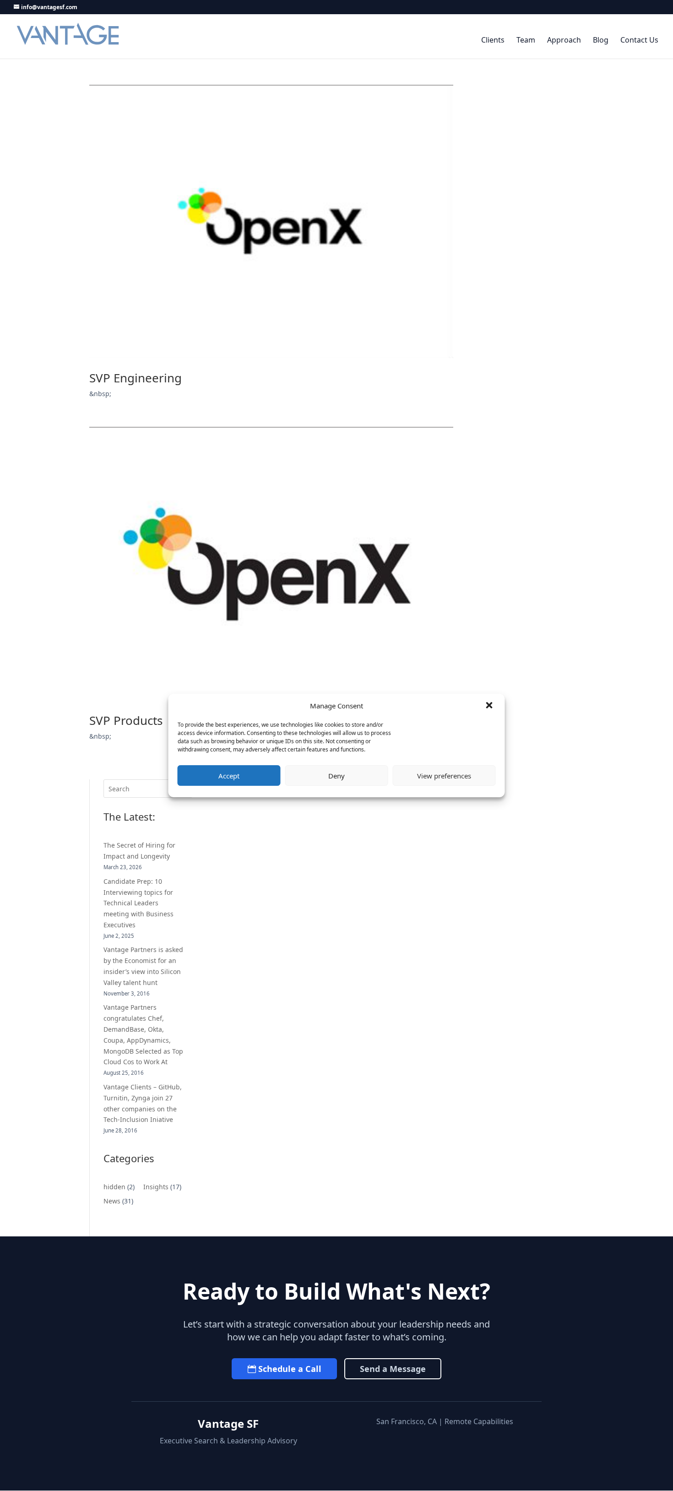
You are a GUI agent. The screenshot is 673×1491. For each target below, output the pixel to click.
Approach (564, 40)
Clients (493, 40)
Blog (600, 40)
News (111, 1201)
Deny (336, 775)
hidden (114, 1186)
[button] (490, 706)
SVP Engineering (135, 378)
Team (525, 40)
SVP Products (126, 720)
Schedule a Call (289, 1368)
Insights (155, 1186)
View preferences (444, 775)
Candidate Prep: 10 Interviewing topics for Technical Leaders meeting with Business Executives (138, 903)
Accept (228, 775)
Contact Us (639, 40)
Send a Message (393, 1368)
